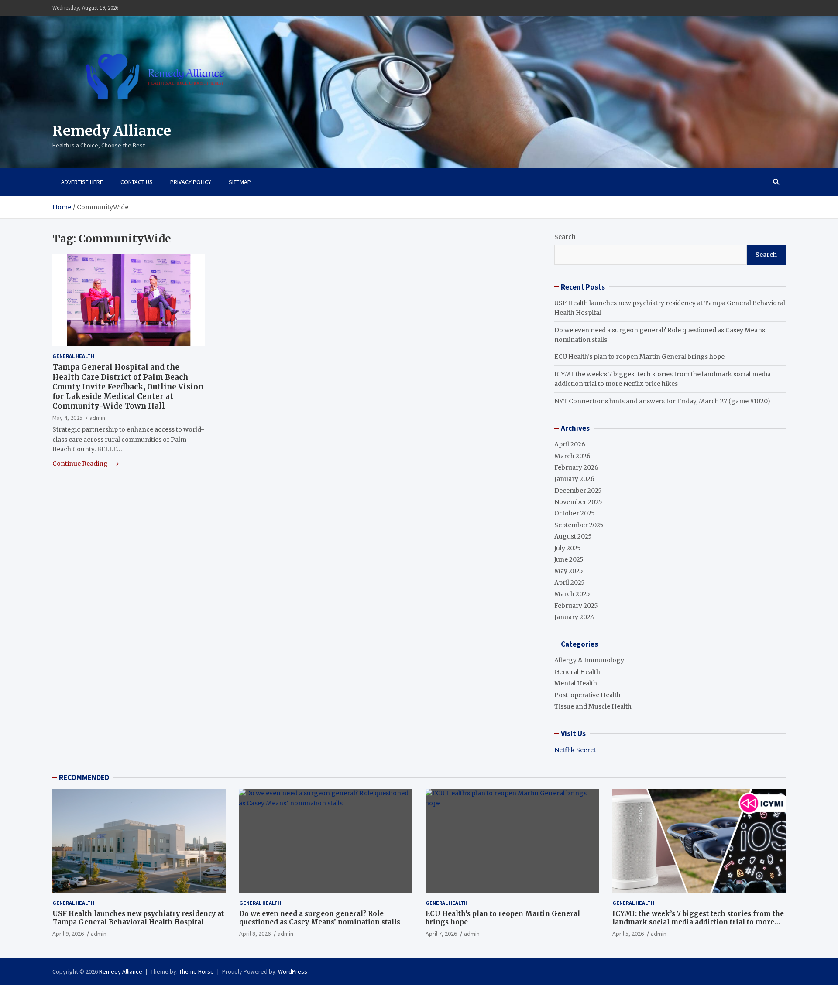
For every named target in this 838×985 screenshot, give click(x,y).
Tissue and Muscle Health (593, 706)
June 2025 (569, 559)
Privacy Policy (190, 182)
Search (565, 237)
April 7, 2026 (441, 933)
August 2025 (573, 536)
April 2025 (569, 582)
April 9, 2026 (68, 933)
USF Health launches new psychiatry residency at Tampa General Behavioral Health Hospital (138, 918)
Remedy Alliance (111, 131)
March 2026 (572, 456)
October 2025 (574, 513)
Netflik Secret (575, 750)
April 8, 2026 (255, 933)
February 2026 (576, 467)
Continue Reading (80, 463)
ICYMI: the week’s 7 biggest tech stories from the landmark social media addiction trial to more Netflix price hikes (698, 922)
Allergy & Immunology (589, 660)
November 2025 (578, 502)
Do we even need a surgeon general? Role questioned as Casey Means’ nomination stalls (319, 918)
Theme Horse (196, 971)
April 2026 (569, 444)
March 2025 (572, 594)
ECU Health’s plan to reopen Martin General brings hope (639, 357)
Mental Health (575, 683)
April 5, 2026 (628, 933)
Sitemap (240, 182)
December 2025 (578, 490)
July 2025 (567, 548)
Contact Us (136, 182)
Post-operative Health (587, 695)
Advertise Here (82, 182)
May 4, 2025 (67, 418)
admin (97, 418)
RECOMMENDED (84, 777)
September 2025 (579, 525)
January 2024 (574, 617)
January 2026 (574, 479)
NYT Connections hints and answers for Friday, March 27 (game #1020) (662, 401)
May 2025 (568, 571)
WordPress (292, 971)
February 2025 (576, 606)
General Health (73, 356)
